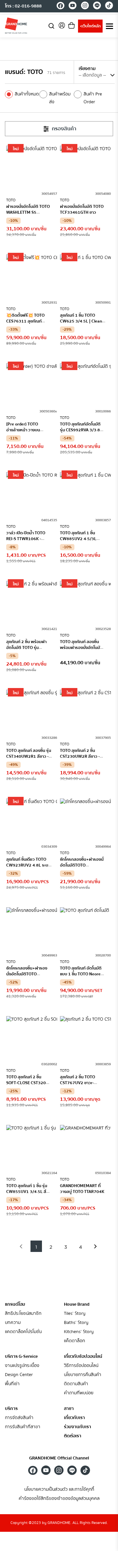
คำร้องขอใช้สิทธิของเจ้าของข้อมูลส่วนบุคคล (59, 1498)
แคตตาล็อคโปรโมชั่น (23, 1331)
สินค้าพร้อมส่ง (59, 98)
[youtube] (73, 6)
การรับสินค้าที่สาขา (22, 1427)
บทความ (13, 1322)
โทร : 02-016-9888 (23, 6)
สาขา (69, 1408)
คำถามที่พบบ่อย (78, 1393)
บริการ (11, 1408)
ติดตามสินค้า (76, 1384)
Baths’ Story (76, 1322)
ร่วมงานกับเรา (77, 1427)
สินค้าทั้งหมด (27, 94)
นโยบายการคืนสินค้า (82, 1374)
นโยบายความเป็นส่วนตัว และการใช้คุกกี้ (59, 1489)
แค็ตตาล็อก (74, 1341)
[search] (51, 26)
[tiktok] (109, 6)
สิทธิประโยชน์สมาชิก (23, 1313)
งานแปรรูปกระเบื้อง (22, 1365)
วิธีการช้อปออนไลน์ (81, 1365)
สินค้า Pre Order (93, 98)
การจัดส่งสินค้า (19, 1418)
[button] (21, 1246)
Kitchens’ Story (79, 1331)
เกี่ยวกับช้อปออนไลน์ (83, 1356)
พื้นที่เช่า (12, 1384)
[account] (61, 27)
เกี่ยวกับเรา (74, 1418)
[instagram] (85, 6)
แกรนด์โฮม (15, 1304)
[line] (97, 6)
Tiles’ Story (75, 1313)
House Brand (76, 1304)
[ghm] (16, 25)
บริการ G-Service (21, 1356)
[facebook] (60, 6)
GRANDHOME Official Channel (59, 1458)
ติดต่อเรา (72, 1436)
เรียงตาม (87, 68)
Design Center (19, 1374)
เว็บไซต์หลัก (90, 26)
